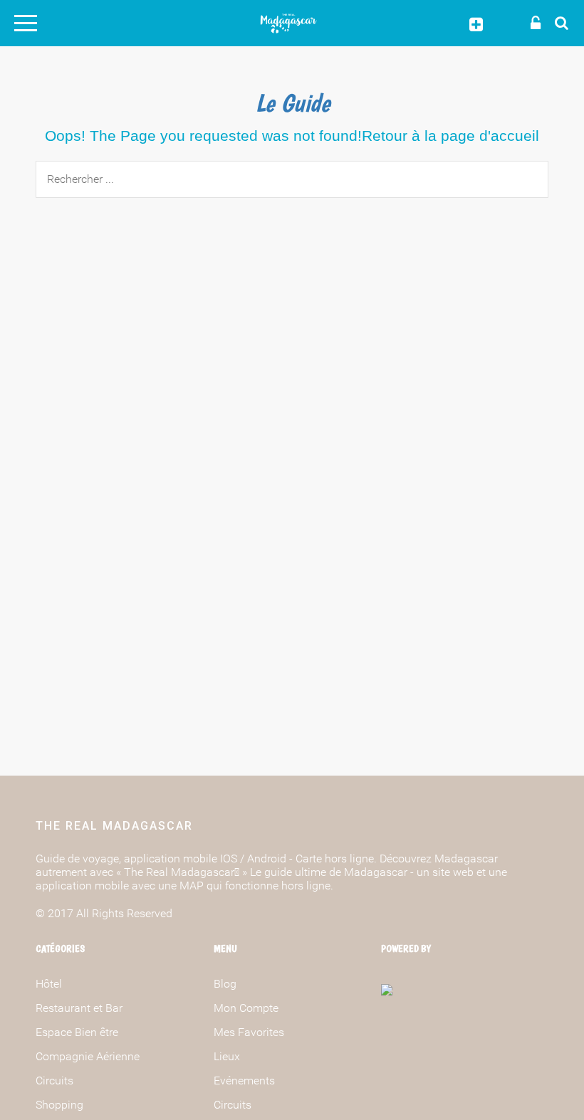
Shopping (59, 1104)
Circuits (54, 1080)
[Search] (558, 22)
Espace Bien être (77, 1032)
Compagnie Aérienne (88, 1056)
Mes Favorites (249, 1032)
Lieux (227, 1056)
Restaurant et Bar (79, 1008)
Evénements (244, 1080)
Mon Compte (246, 1008)
